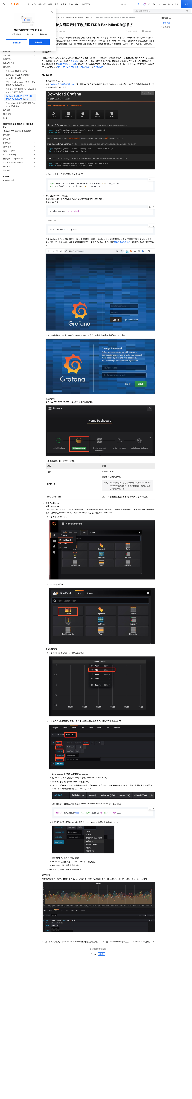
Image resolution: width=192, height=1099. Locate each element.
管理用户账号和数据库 (66, 64)
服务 (77, 4)
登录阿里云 (39, 42)
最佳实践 (89, 17)
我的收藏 (148, 31)
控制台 (170, 4)
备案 (164, 4)
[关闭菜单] (4, 4)
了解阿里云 (86, 4)
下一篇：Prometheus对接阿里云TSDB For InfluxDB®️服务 (126, 941)
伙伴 (71, 4)
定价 (56, 4)
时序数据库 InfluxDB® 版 (75, 17)
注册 (176, 4)
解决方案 (42, 4)
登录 (186, 4)
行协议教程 (98, 67)
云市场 (63, 4)
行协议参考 (85, 67)
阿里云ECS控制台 (122, 242)
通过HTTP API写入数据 (67, 67)
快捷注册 (17, 42)
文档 (158, 4)
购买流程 (74, 61)
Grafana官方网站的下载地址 (62, 84)
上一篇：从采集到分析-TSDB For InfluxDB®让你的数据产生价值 (71, 941)
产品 (34, 4)
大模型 (27, 4)
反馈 (102, 954)
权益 (50, 4)
